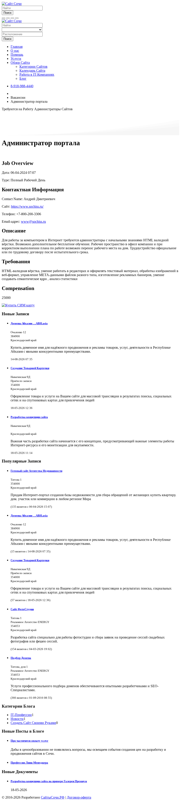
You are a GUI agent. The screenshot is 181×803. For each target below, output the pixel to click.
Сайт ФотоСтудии (22, 609)
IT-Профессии (21, 715)
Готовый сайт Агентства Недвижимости (36, 470)
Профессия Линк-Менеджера (29, 762)
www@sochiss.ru (33, 221)
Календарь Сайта (32, 70)
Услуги (16, 58)
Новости (17, 719)
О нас (15, 50)
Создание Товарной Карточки (30, 368)
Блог (22, 78)
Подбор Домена (21, 658)
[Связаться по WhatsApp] (17, 18)
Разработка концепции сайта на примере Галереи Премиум (49, 781)
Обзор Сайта (20, 62)
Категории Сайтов (33, 66)
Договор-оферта (79, 797)
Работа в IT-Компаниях (36, 74)
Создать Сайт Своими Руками (33, 723)
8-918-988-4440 (22, 86)
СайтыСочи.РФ (52, 797)
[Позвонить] (12, 18)
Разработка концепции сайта (29, 417)
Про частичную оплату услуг (29, 740)
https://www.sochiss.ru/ (27, 206)
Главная (17, 46)
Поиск (7, 12)
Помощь (17, 54)
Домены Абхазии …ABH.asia (29, 323)
